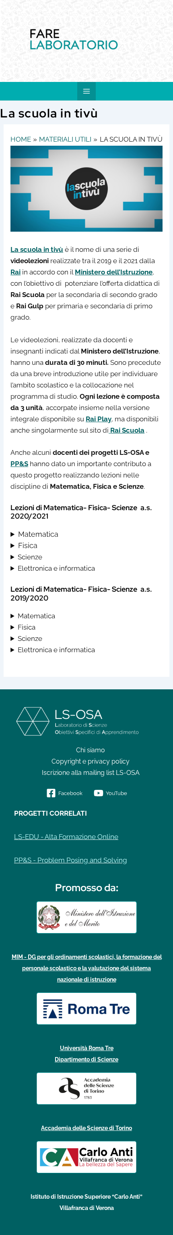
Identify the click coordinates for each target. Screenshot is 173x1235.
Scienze (30, 557)
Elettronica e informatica (56, 568)
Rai (15, 272)
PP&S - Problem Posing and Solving (70, 860)
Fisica (27, 545)
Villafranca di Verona (87, 1208)
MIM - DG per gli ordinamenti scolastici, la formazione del (87, 957)
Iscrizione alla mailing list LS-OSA (91, 773)
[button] (8, 41)
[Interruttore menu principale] (86, 91)
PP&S (19, 464)
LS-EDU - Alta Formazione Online (66, 837)
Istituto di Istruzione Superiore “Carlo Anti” (86, 1196)
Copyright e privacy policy (90, 761)
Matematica (38, 534)
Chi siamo (90, 750)
